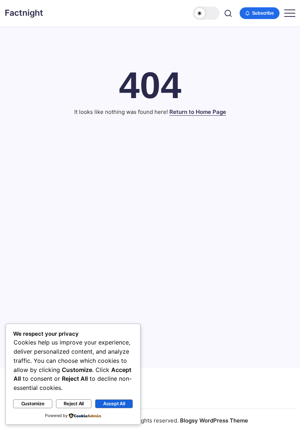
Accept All (114, 403)
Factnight (24, 13)
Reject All (74, 403)
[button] (206, 13)
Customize (33, 403)
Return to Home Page (197, 111)
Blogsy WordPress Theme (214, 420)
